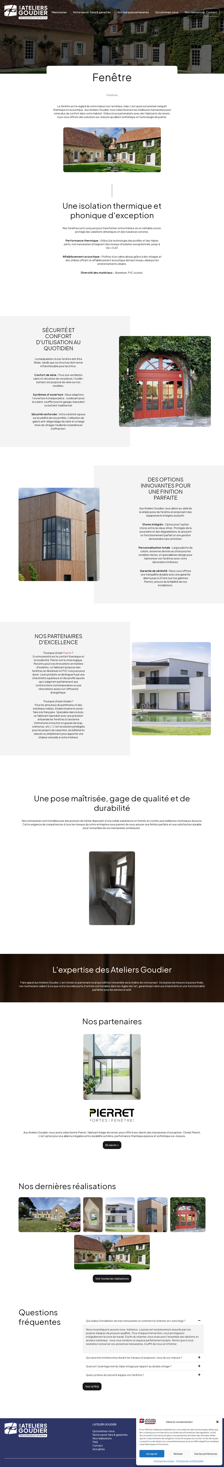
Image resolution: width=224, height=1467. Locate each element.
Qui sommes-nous (166, 12)
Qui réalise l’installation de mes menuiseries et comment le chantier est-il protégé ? (135, 1320)
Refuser (178, 1453)
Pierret (67, 653)
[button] (217, 1421)
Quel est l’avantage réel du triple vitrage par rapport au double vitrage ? (129, 1366)
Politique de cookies (164, 1461)
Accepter (151, 1453)
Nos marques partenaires (133, 12)
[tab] (143, 1321)
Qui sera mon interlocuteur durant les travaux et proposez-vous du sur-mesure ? (134, 1357)
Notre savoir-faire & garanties (92, 12)
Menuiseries (59, 12)
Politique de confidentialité (189, 1461)
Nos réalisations (195, 12)
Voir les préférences (205, 1453)
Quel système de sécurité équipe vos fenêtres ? (115, 1375)
